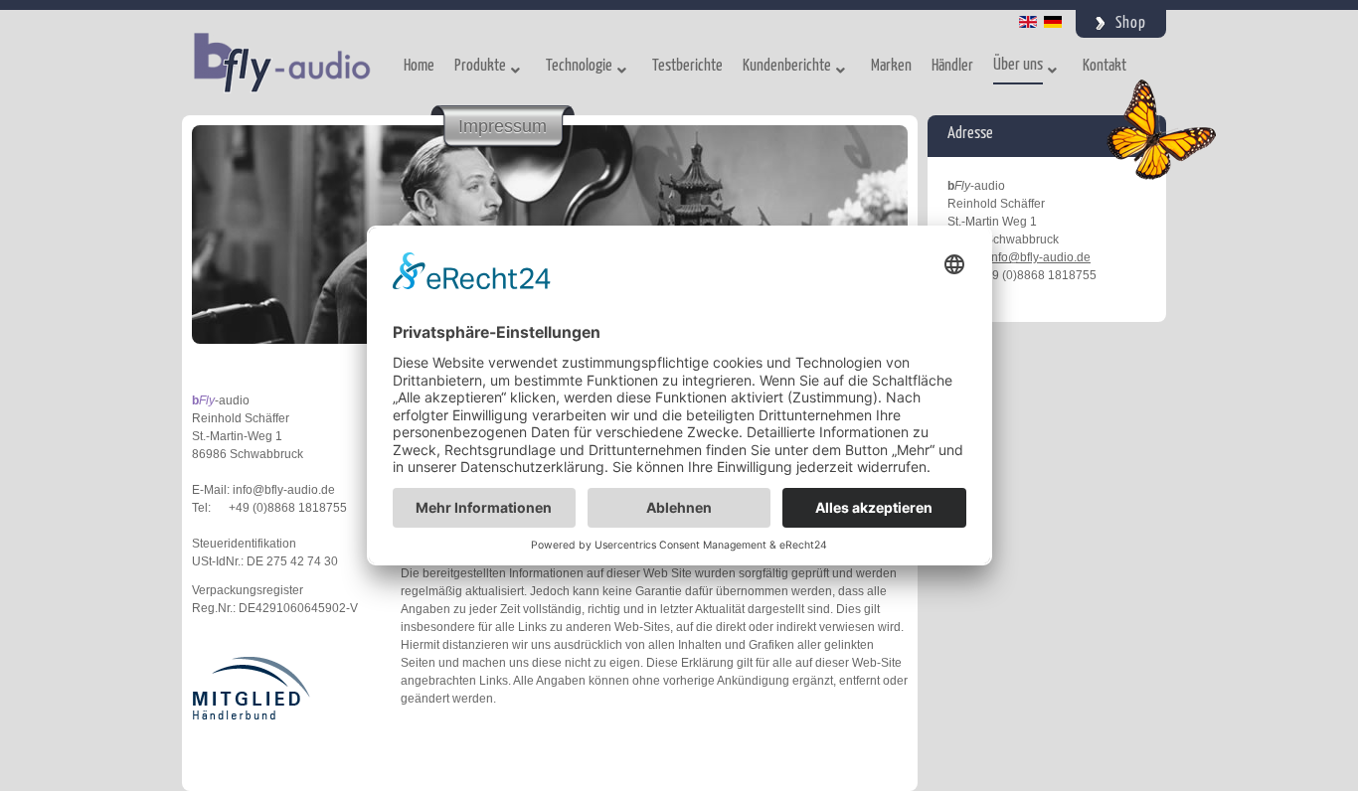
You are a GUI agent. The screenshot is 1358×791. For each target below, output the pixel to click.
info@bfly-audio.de (1039, 257)
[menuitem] (419, 70)
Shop (1130, 23)
